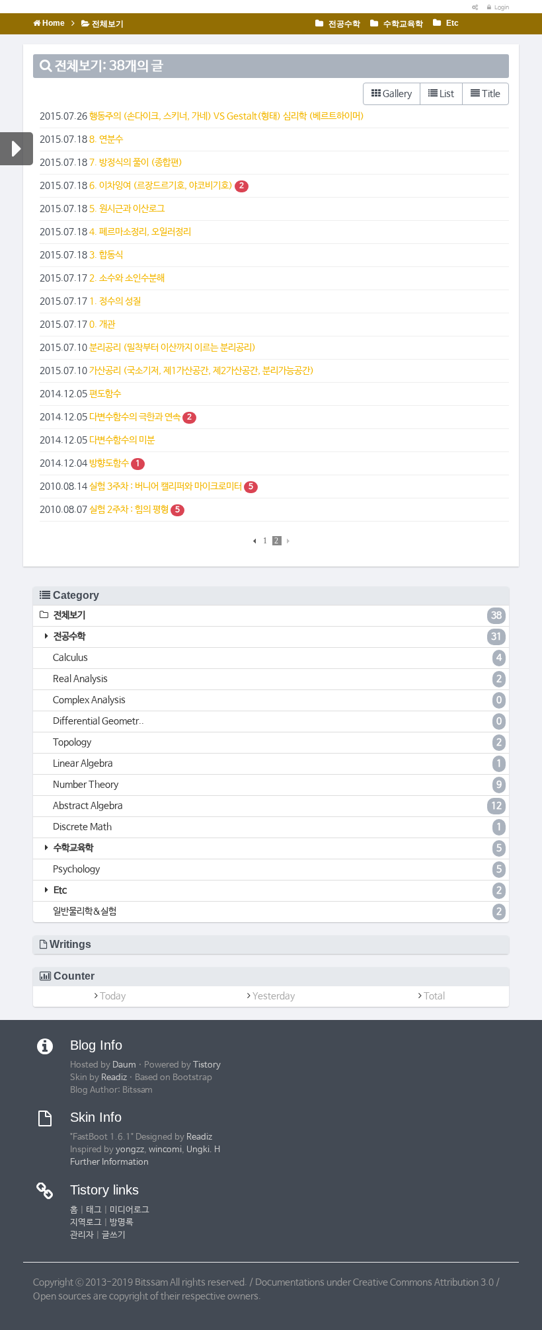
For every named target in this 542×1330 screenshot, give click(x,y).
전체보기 (107, 24)
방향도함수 (109, 463)
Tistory (207, 1065)
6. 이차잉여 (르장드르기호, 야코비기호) (161, 185)
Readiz (114, 1078)
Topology (277, 742)
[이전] (256, 540)
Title (490, 94)
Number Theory (277, 784)
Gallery (396, 94)
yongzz (130, 1150)
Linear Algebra (277, 763)
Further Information (109, 1162)
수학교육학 (402, 23)
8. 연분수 (106, 139)
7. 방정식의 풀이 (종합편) (135, 162)
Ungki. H (203, 1150)
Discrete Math (277, 827)
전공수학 (343, 23)
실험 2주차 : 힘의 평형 (129, 509)
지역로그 (86, 1223)
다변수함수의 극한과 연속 (134, 417)
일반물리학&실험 (277, 911)
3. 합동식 (106, 255)
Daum (124, 1065)
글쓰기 (114, 1235)
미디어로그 (129, 1210)
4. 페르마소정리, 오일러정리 (140, 232)
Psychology (277, 869)
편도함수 (105, 394)
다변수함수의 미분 (122, 440)
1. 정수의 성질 (115, 301)
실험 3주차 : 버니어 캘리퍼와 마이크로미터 (165, 486)
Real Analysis (277, 679)
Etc (451, 23)
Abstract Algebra (277, 806)
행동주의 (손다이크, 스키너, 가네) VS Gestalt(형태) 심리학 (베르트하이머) (226, 116)
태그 (94, 1210)
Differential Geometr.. (277, 721)
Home (52, 23)
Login (501, 7)
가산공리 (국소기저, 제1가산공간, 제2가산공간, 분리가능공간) (201, 371)
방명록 (122, 1223)
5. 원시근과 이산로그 (127, 209)
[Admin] (472, 7)
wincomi (165, 1150)
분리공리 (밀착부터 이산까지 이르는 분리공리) (172, 347)
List (446, 94)
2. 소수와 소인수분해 (127, 278)
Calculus (277, 657)
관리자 (82, 1235)
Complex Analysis (277, 700)
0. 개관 (102, 324)
